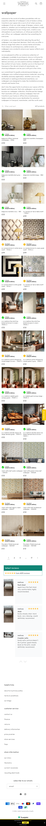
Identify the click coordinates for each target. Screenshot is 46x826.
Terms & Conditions (11, 696)
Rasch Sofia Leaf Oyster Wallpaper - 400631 (12, 471)
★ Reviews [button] (44, 415)
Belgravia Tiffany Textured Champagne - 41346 (10, 139)
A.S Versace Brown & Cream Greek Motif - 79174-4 (33, 249)
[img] (10, 573)
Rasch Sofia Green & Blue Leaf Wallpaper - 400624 (32, 471)
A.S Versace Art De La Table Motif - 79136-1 (33, 212)
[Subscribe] (36, 786)
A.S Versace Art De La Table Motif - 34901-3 (33, 285)
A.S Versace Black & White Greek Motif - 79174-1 (12, 285)
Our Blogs (7, 701)
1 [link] (8, 558)
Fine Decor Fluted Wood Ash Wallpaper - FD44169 (10, 545)
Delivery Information (12, 729)
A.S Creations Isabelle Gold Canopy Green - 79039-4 (10, 397)
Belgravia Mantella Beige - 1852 (33, 175)
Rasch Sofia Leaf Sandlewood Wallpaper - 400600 (32, 508)
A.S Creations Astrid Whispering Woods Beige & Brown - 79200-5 (12, 360)
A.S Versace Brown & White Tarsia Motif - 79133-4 (12, 249)
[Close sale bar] (44, 822)
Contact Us (8, 714)
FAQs (6, 744)
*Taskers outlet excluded (23, 824)
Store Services (9, 739)
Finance (7, 719)
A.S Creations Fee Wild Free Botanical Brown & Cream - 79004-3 (10, 322)
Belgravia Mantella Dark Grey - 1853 (11, 175)
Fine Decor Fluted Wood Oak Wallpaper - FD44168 (31, 545)
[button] (4, 3)
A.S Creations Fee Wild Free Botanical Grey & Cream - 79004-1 (31, 322)
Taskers (19, 811)
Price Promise (9, 734)
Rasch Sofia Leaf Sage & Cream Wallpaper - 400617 (11, 508)
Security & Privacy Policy (13, 691)
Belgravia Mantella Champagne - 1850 (33, 139)
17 (31, 558)
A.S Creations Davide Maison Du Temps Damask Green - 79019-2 (11, 433)
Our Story (7, 758)
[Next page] (37, 558)
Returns (7, 724)
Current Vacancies (11, 768)
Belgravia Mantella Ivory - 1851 (11, 211)
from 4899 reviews (23, 573)
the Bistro (8, 763)
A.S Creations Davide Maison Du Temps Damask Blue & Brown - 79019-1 (33, 434)
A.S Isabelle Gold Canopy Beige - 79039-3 (33, 397)
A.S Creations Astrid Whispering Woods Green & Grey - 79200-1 (33, 360)
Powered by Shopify (28, 811)
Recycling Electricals (11, 773)
